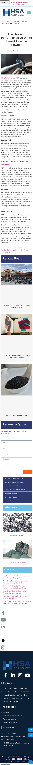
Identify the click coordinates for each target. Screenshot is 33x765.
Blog (8, 21)
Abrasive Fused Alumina (14, 248)
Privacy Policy (20, 761)
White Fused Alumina (11, 493)
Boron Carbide (9, 501)
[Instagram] (20, 675)
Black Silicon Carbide (17, 535)
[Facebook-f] (5, 675)
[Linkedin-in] (13, 675)
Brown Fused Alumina (11, 497)
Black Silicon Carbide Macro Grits (14, 478)
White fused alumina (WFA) (10, 78)
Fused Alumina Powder (15, 250)
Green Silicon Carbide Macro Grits (14, 486)
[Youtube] (27, 675)
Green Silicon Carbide (17, 563)
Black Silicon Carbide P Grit (16, 416)
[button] (29, 12)
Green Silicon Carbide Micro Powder (15, 489)
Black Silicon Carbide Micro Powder (15, 482)
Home (3, 21)
